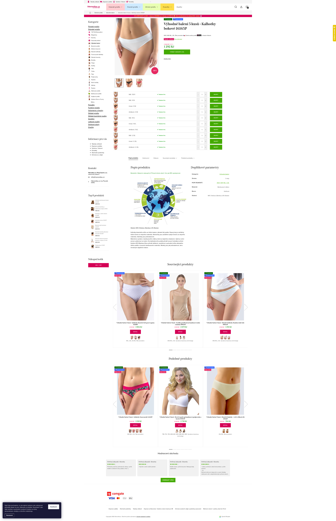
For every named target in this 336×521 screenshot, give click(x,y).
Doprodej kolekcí (95, 40)
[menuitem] (115, 6)
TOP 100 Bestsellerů (96, 32)
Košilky (93, 66)
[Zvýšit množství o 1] (205, 94)
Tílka (92, 68)
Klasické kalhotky (95, 52)
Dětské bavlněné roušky (97, 116)
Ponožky (91, 105)
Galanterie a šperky (95, 110)
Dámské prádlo (94, 29)
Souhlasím (53, 507)
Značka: (167, 59)
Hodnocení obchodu (168, 453)
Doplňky (91, 119)
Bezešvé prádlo (95, 46)
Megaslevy (94, 35)
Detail (135, 332)
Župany (93, 88)
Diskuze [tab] (156, 158)
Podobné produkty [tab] (187, 158)
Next (246, 307)
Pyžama (93, 80)
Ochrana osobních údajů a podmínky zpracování (188, 509)
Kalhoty (93, 85)
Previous (114, 307)
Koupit (216, 94)
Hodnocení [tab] (145, 158)
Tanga (92, 63)
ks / (98, 265)
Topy (92, 74)
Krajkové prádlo (95, 96)
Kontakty (131, 2)
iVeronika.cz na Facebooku (99, 182)
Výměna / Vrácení (120, 2)
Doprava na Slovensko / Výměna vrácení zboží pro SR (158, 509)
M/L (224, 183)
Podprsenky (94, 77)
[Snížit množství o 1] (198, 94)
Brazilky (93, 60)
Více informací (178, 39)
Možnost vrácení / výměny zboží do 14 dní (214, 509)
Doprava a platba (107, 2)
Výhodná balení (95, 43)
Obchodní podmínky (98, 153)
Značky (91, 127)
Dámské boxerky (95, 57)
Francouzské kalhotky (97, 54)
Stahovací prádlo (95, 91)
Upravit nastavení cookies (143, 516)
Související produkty (169, 158)
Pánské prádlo (93, 26)
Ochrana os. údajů (97, 155)
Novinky (93, 38)
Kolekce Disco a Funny (97, 99)
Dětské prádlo (93, 113)
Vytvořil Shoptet (225, 516)
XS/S (218, 183)
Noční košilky (94, 82)
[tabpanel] (135, 309)
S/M (221, 183)
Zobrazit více (168, 480)
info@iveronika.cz (97, 177)
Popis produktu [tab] (133, 158)
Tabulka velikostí (169, 39)
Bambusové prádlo (96, 94)
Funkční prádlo (94, 108)
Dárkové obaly (93, 124)
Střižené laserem (95, 49)
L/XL (227, 183)
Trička (92, 71)
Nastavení (9, 515)
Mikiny (92, 102)
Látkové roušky (94, 122)
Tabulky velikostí (94, 2)
